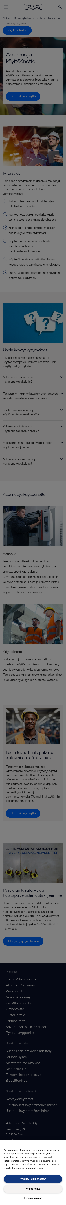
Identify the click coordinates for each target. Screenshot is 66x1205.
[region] (33, 1172)
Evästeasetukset (33, 1198)
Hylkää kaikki (33, 1188)
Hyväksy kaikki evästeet (33, 1179)
